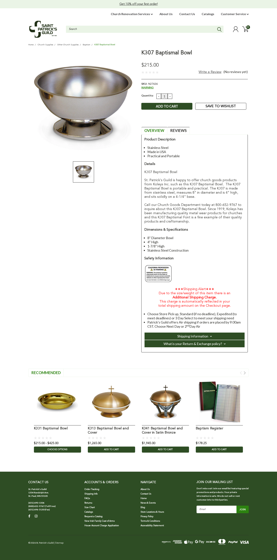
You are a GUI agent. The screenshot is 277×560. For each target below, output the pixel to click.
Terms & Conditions (150, 521)
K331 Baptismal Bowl (51, 428)
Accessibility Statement (152, 526)
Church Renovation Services (131, 14)
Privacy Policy (147, 516)
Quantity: (147, 95)
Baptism (86, 45)
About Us (166, 14)
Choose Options (57, 449)
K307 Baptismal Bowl (104, 44)
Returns (88, 503)
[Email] (150, 120)
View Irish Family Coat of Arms (99, 521)
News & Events (148, 503)
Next (244, 373)
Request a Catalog (93, 516)
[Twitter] (163, 120)
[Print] (156, 120)
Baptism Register (209, 428)
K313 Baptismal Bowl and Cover (108, 430)
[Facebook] (144, 120)
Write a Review (210, 72)
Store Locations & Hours (152, 512)
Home (31, 45)
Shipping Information (192, 336)
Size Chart (89, 507)
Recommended (46, 372)
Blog (143, 507)
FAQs (87, 498)
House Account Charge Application (101, 526)
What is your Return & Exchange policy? (193, 344)
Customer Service (233, 14)
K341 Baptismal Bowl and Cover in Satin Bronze (162, 430)
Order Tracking (91, 489)
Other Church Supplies (68, 45)
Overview (154, 130)
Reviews (178, 130)
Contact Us (187, 14)
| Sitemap (59, 543)
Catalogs (208, 14)
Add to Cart (111, 449)
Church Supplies (45, 45)
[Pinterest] (169, 120)
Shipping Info (91, 494)
